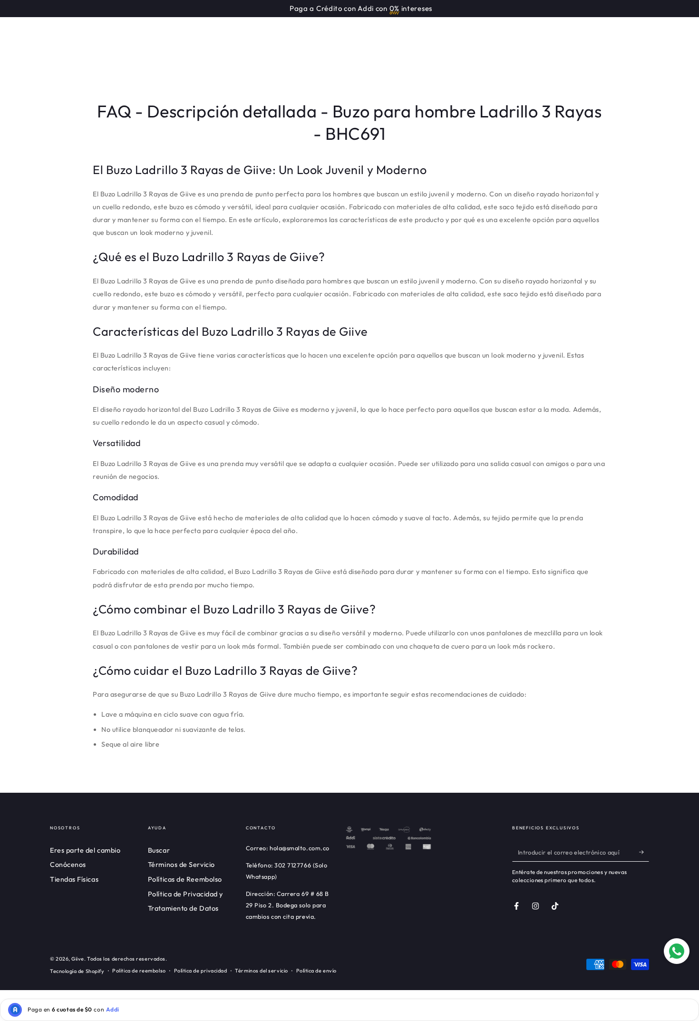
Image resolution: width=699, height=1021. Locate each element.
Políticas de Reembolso (185, 879)
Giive (77, 958)
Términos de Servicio (181, 864)
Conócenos (68, 864)
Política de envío (316, 970)
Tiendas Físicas (74, 879)
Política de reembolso (138, 970)
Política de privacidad (200, 970)
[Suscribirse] (644, 852)
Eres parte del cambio (85, 850)
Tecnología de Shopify (77, 971)
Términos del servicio (261, 970)
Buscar (159, 850)
